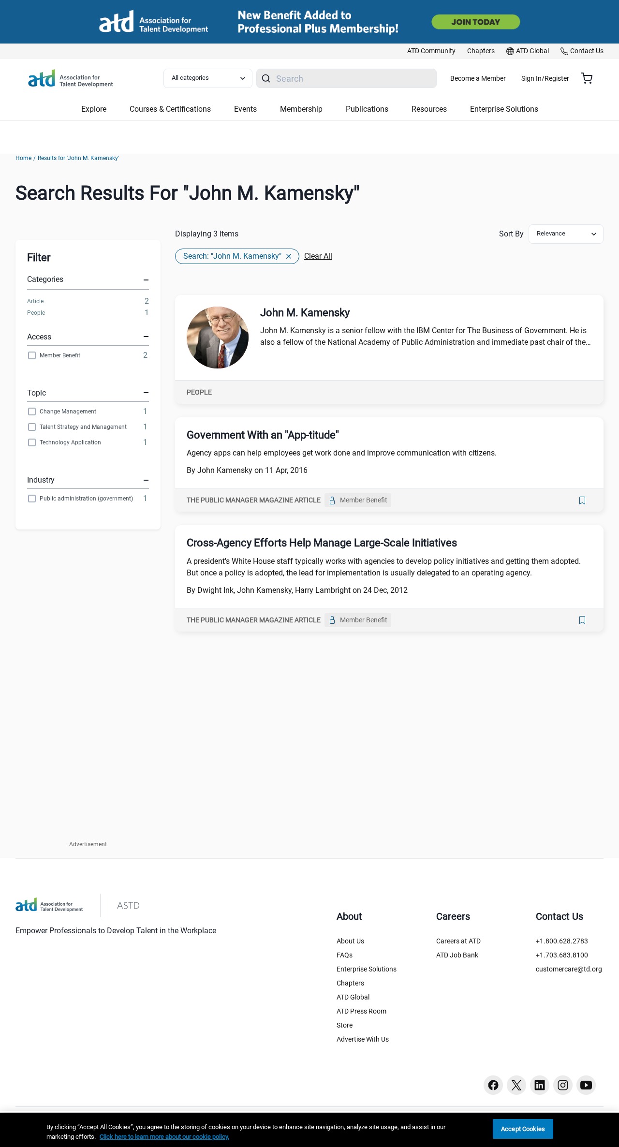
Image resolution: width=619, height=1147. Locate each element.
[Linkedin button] (539, 1085)
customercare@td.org (569, 969)
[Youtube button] (586, 1085)
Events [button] (245, 109)
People (36, 312)
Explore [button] (93, 109)
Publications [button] (367, 109)
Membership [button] (301, 109)
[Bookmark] (582, 500)
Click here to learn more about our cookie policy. (164, 1136)
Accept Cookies (523, 1128)
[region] (309, 1130)
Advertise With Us (363, 1039)
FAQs (345, 955)
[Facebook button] (493, 1085)
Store (345, 1025)
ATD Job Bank (457, 955)
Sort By (511, 233)
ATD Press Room (361, 1011)
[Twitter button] (516, 1085)
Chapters (350, 983)
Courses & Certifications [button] (170, 109)
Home (23, 158)
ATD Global (353, 997)
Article (35, 301)
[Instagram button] (563, 1085)
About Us (350, 941)
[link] (431, 51)
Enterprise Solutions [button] (504, 109)
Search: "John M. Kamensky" (232, 256)
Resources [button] (429, 109)
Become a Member (478, 78)
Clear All (318, 256)
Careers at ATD (458, 941)
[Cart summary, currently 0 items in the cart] (590, 78)
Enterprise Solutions (367, 969)
